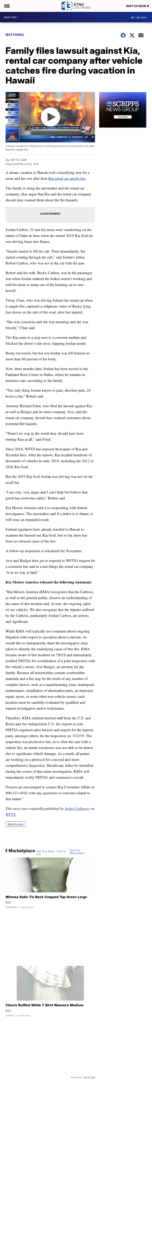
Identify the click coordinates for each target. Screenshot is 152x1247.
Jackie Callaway (77, 808)
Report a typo (16, 824)
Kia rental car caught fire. (67, 178)
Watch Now (136, 6)
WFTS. (11, 814)
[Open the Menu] (6, 6)
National (15, 35)
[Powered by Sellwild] (89, 1077)
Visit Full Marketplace (77, 852)
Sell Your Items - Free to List (51, 853)
